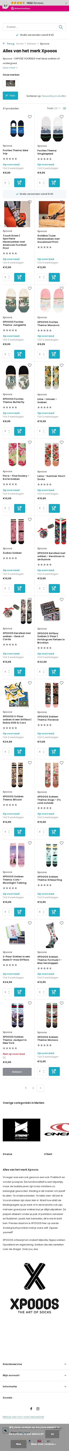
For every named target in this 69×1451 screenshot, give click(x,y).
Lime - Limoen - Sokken (47, 401)
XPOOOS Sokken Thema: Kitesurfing (49, 878)
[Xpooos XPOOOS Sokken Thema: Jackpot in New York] (17, 1015)
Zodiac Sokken (12, 553)
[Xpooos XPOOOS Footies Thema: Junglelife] (17, 300)
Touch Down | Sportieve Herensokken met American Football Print (14, 242)
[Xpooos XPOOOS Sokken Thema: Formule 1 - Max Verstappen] (51, 935)
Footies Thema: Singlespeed (47, 152)
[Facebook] (31, 1409)
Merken (31, 43)
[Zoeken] (61, 27)
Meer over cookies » (43, 1444)
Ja (52, 1434)
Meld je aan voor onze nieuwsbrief (23, 1417)
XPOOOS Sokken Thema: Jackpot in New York (15, 1040)
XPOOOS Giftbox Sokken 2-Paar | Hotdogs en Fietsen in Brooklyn (51, 638)
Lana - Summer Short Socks (51, 478)
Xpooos (7, 145)
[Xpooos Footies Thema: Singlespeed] (51, 129)
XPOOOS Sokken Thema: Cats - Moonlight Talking (14, 880)
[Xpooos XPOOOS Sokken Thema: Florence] (51, 695)
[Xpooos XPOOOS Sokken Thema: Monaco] (51, 1015)
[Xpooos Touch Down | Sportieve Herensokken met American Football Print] (17, 214)
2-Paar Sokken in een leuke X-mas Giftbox (16, 958)
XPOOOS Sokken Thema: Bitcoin (13, 798)
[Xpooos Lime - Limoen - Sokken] (51, 377)
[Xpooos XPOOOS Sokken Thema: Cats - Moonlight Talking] (17, 855)
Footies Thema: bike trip (15, 152)
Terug (10, 43)
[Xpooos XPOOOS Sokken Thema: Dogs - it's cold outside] (51, 775)
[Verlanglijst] (30, 117)
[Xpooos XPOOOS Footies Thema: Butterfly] (17, 377)
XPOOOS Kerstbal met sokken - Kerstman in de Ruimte (51, 556)
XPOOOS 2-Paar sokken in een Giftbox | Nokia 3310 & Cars (17, 719)
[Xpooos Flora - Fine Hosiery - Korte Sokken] (17, 454)
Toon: (50, 108)
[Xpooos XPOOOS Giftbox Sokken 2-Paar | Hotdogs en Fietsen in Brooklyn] (51, 612)
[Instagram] (37, 1409)
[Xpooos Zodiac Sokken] (17, 532)
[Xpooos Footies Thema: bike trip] (17, 129)
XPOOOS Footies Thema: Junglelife (14, 323)
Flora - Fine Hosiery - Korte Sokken (16, 477)
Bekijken (17, 1072)
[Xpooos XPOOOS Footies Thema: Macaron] (51, 300)
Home (20, 43)
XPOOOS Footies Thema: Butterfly (13, 401)
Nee (18, 1444)
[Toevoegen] (19, 182)
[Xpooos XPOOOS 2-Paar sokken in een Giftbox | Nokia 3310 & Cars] (17, 695)
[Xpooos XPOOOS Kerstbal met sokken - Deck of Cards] (17, 612)
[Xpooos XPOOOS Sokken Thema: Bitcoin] (17, 775)
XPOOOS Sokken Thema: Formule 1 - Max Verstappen (49, 960)
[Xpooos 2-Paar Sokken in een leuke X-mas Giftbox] (17, 935)
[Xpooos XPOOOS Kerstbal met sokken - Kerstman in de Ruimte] (51, 532)
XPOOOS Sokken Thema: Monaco (47, 1039)
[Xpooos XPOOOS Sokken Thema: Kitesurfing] (51, 855)
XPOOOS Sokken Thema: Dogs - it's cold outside (49, 800)
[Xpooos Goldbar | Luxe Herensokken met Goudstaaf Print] (51, 214)
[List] (64, 108)
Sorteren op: (33, 96)
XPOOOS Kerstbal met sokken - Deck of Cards (17, 636)
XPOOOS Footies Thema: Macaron (48, 324)
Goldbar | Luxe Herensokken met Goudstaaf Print (48, 239)
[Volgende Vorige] (40, 1088)
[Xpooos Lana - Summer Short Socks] (51, 454)
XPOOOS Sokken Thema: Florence (48, 718)
